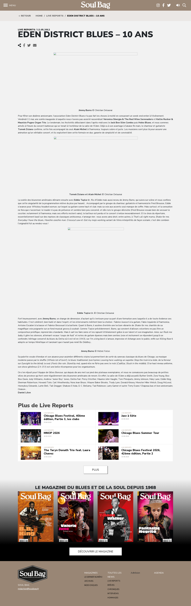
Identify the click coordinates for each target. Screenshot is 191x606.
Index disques (91, 585)
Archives (88, 581)
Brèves (111, 585)
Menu (12, 5)
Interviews (113, 593)
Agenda (159, 572)
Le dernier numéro (93, 577)
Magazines (91, 572)
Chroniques (113, 589)
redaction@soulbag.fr (28, 588)
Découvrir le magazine (95, 551)
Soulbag (95, 5)
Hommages (113, 597)
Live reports (54, 15)
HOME (39, 15)
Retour (25, 15)
